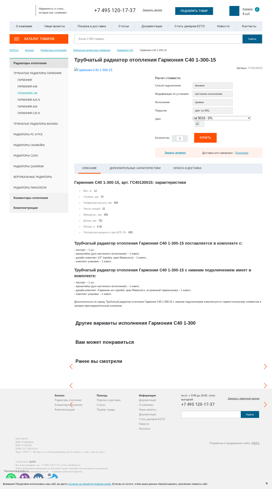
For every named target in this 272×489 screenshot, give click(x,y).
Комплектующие (65, 409)
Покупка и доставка (108, 400)
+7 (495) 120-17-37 (50, 465)
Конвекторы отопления (68, 404)
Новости (144, 423)
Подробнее (241, 152)
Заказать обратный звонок (243, 398)
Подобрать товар (194, 11)
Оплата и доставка (187, 168)
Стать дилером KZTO (152, 419)
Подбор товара (106, 409)
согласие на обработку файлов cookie (89, 484)
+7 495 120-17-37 (115, 10)
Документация (147, 400)
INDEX (255, 443)
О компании (146, 404)
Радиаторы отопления (68, 400)
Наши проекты (147, 409)
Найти (252, 39)
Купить (205, 137)
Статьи (101, 404)
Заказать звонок (152, 10)
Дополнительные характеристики (135, 168)
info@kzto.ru (74, 465)
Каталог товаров (39, 39)
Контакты (144, 428)
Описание (89, 168)
